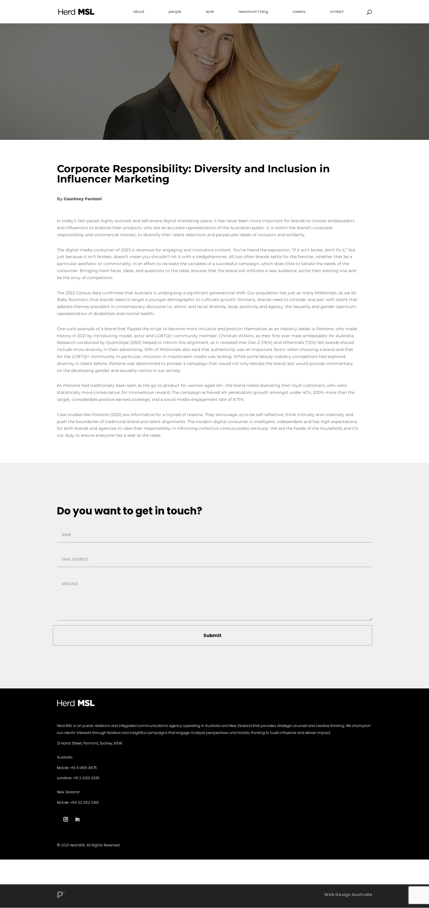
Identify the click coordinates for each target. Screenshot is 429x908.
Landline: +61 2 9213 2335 (78, 777)
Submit (212, 635)
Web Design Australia (348, 894)
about (138, 12)
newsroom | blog (253, 12)
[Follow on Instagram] (65, 819)
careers (299, 12)
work (210, 12)
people (175, 12)
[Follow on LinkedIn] (77, 819)
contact (336, 12)
